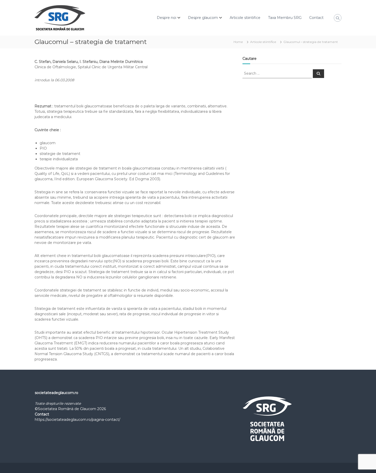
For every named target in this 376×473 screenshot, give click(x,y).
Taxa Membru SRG (285, 17)
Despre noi (166, 17)
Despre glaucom (203, 17)
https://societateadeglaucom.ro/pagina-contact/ (77, 419)
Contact (316, 17)
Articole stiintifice (245, 17)
